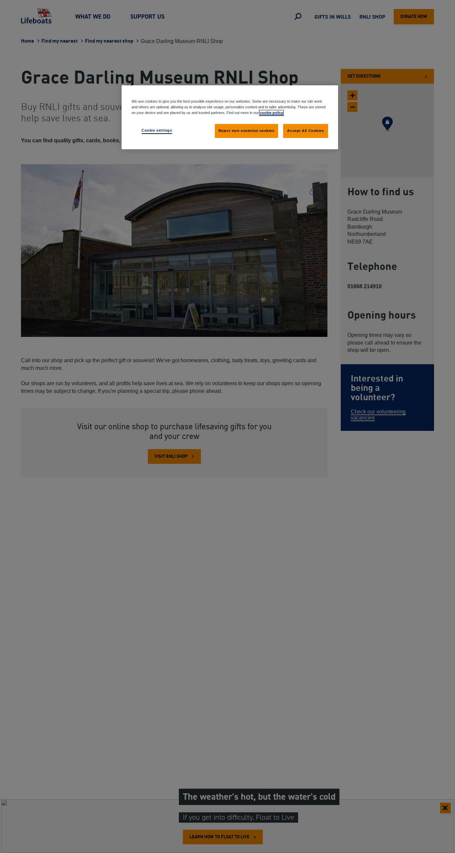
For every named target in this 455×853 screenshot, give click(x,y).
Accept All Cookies (305, 131)
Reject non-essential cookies (246, 131)
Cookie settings (157, 130)
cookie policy (271, 113)
